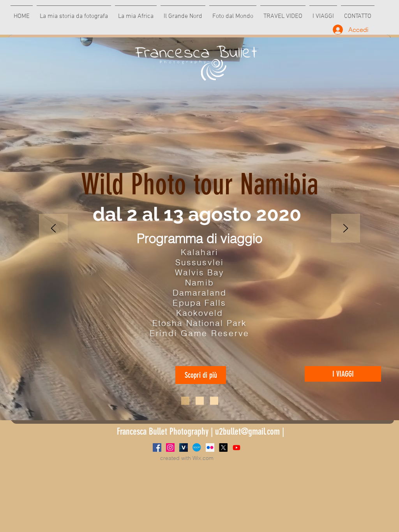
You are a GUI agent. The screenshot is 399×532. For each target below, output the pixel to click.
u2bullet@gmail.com (247, 431)
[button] (200, 375)
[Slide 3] (214, 401)
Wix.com (203, 458)
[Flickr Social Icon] (210, 447)
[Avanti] (345, 229)
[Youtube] (236, 447)
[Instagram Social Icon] (170, 447)
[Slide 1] (185, 401)
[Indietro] (53, 229)
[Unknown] (183, 447)
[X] (223, 447)
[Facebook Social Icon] (157, 447)
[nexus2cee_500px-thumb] (196, 447)
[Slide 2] (200, 401)
